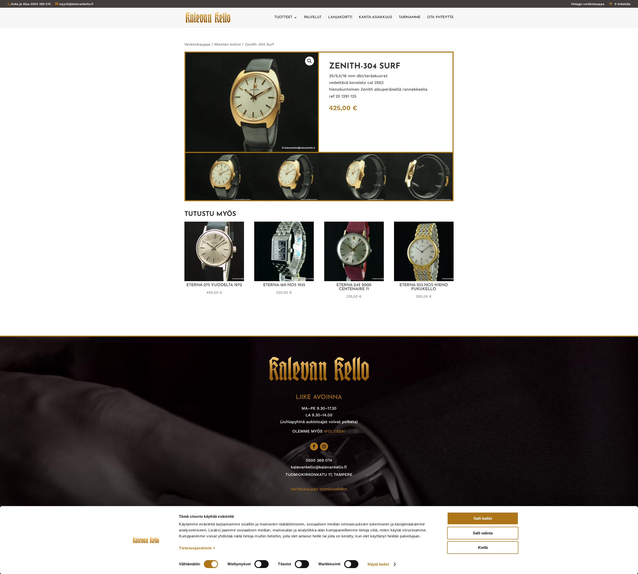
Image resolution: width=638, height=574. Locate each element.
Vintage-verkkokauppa (587, 4)
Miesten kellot (227, 44)
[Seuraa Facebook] (314, 446)
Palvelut (312, 17)
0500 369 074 (40, 4)
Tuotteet (283, 17)
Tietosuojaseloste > (197, 548)
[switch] (261, 564)
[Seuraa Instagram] (324, 446)
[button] (309, 61)
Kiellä (483, 547)
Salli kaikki (483, 518)
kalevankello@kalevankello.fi (319, 467)
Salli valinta (483, 533)
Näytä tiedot (378, 564)
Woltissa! (334, 431)
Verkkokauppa (197, 44)
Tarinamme (409, 17)
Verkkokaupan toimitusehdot (319, 489)
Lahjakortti (340, 17)
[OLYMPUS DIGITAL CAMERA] (218, 198)
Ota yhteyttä (440, 17)
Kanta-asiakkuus (375, 17)
